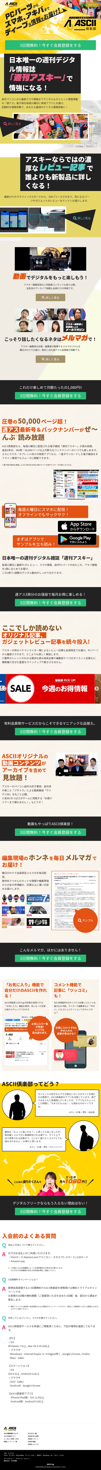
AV (51, 1455)
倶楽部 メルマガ (33, 1444)
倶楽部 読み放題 (33, 1436)
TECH (6, 1455)
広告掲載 (14, 1461)
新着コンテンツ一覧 (10, 1441)
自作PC (39, 1455)
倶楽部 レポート (33, 1439)
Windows (46, 1455)
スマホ (61, 1455)
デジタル (12, 1455)
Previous (4, 688)
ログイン (92, 4)
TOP (5, 1453)
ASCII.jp (50, 1464)
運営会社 (7, 1461)
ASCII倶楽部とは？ (10, 1436)
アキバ (56, 1455)
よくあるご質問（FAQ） (12, 1439)
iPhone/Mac (20, 1455)
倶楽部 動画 (32, 1441)
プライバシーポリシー (22, 1459)
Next (96, 688)
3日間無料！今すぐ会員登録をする (50, 45)
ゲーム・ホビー (30, 1455)
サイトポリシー (9, 1459)
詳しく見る (52, 297)
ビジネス (11, 1453)
